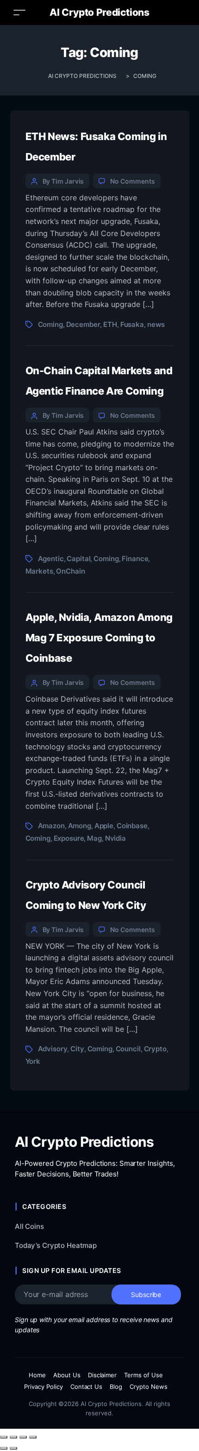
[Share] (23, 1437)
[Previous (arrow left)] (3, 1448)
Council (128, 1048)
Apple (103, 825)
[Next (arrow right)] (13, 1448)
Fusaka (132, 324)
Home (37, 1375)
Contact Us (86, 1386)
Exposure (69, 838)
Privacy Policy (43, 1386)
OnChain (70, 571)
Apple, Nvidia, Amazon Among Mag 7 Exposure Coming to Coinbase (99, 637)
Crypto (155, 1048)
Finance (135, 558)
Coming (50, 324)
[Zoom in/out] (3, 1437)
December (83, 324)
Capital (78, 558)
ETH (110, 324)
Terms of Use (143, 1375)
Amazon (51, 825)
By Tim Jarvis (63, 181)
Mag (94, 838)
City (77, 1048)
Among (79, 825)
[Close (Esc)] (33, 1437)
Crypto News (149, 1386)
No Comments (132, 181)
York (32, 1061)
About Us (67, 1375)
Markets (39, 571)
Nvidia (115, 838)
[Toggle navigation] (19, 12)
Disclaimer (102, 1375)
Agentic (51, 558)
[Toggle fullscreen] (13, 1437)
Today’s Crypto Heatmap (56, 1245)
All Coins (29, 1226)
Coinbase (132, 825)
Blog (116, 1386)
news (156, 324)
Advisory (53, 1048)
